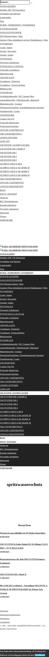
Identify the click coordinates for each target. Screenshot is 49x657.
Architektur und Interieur (10, 14)
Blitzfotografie (6, 89)
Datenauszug (4, 619)
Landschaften (5, 17)
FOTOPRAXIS (6, 93)
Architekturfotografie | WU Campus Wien (17, 96)
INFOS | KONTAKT (8, 194)
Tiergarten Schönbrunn (9, 63)
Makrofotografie (6, 74)
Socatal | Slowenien (8, 51)
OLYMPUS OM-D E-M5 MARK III (15, 175)
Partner (3, 216)
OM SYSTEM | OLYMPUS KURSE (15, 145)
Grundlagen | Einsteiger (10, 81)
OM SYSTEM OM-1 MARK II (12, 149)
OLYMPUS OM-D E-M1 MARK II (14, 171)
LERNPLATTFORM (8, 138)
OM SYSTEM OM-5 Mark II (13, 574)
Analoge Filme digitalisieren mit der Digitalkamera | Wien (24, 40)
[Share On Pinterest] (0, 644)
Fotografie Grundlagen (9, 70)
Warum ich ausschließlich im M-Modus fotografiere (22, 533)
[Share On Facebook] (0, 636)
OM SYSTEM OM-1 (8, 153)
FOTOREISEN (6, 44)
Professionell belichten (9, 126)
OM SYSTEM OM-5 (8, 160)
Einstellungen (40, 655)
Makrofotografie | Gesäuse (11, 104)
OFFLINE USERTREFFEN (12, 130)
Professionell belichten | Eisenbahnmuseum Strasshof (22, 108)
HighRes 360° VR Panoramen (12, 10)
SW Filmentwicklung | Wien (11, 36)
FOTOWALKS (6, 59)
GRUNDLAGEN (7, 78)
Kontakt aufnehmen (8, 205)
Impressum (4, 213)
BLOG (3, 190)
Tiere (2, 21)
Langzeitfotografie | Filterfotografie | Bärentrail (19, 100)
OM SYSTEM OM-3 (8, 156)
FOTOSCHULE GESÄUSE (11, 66)
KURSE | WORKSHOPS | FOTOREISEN (17, 25)
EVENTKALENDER (8, 29)
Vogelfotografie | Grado (10, 111)
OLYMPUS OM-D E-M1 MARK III (15, 168)
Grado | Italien (6, 48)
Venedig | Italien (6, 55)
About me (4, 198)
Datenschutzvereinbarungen (10, 615)
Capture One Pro (7, 119)
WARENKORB (6, 220)
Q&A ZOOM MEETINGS (11, 134)
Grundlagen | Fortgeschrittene (12, 85)
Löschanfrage (5, 622)
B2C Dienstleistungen (9, 201)
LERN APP (5, 141)
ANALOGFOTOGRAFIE (10, 32)
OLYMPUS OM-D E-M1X (11, 164)
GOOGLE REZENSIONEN (11, 186)
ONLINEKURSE (7, 115)
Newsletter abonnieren (9, 209)
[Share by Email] (0, 647)
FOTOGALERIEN (8, 6)
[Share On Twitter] (0, 640)
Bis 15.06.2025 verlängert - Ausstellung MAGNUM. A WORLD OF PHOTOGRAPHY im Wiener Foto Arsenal (23, 589)
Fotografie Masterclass (9, 123)
